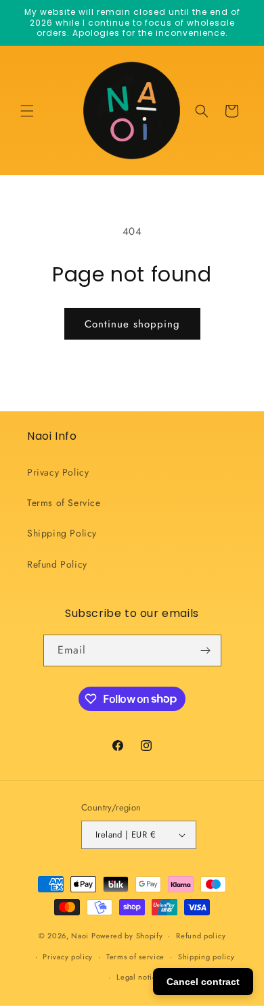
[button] (27, 111)
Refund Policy (57, 564)
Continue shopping (132, 324)
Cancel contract (203, 981)
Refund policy (200, 935)
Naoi (80, 935)
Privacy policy (68, 956)
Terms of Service (64, 502)
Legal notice (138, 976)
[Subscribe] (206, 650)
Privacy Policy (58, 472)
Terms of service (135, 956)
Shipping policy (206, 956)
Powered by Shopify (127, 935)
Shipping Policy (62, 533)
